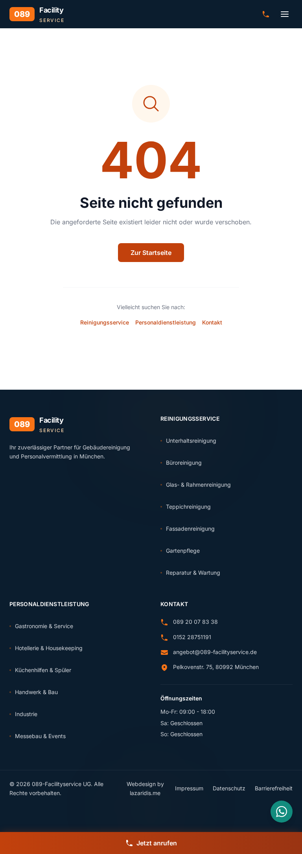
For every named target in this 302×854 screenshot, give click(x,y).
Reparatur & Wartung (193, 572)
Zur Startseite (151, 253)
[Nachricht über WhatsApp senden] (282, 812)
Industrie (26, 714)
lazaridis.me (145, 793)
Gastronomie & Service (44, 626)
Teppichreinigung (188, 506)
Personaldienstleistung (165, 322)
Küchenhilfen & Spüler (43, 670)
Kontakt (212, 322)
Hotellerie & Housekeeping (49, 648)
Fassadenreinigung (190, 528)
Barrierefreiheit (274, 788)
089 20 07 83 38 (195, 621)
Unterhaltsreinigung (191, 440)
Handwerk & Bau (36, 692)
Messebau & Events (40, 736)
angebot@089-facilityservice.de (215, 652)
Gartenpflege (183, 550)
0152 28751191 (192, 637)
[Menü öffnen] (285, 14)
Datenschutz (229, 788)
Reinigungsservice (104, 322)
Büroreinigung (184, 462)
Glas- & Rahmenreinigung (198, 484)
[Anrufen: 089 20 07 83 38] (266, 14)
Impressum (189, 788)
